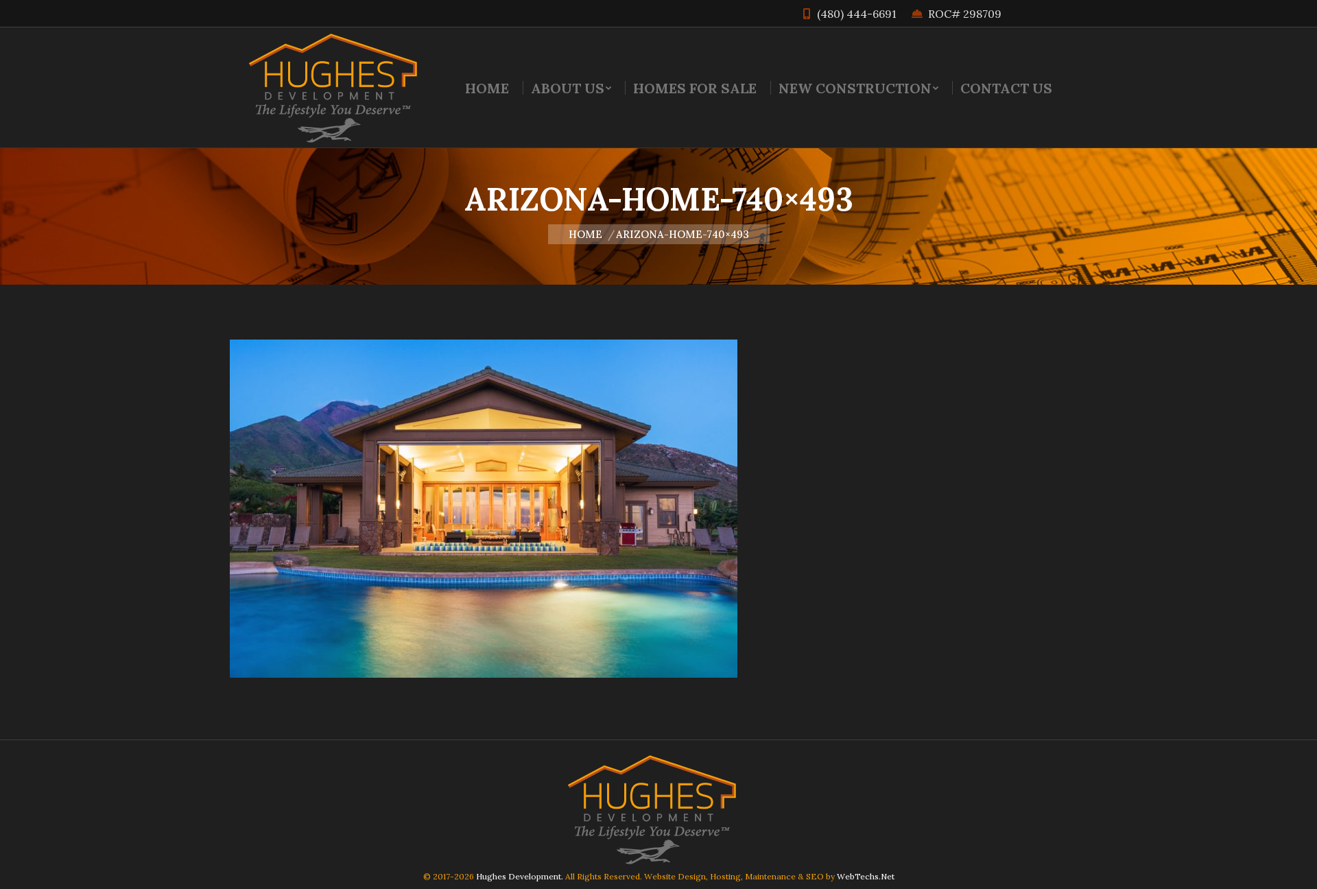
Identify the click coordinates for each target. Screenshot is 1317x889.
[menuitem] (487, 87)
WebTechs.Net (865, 876)
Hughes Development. (519, 876)
